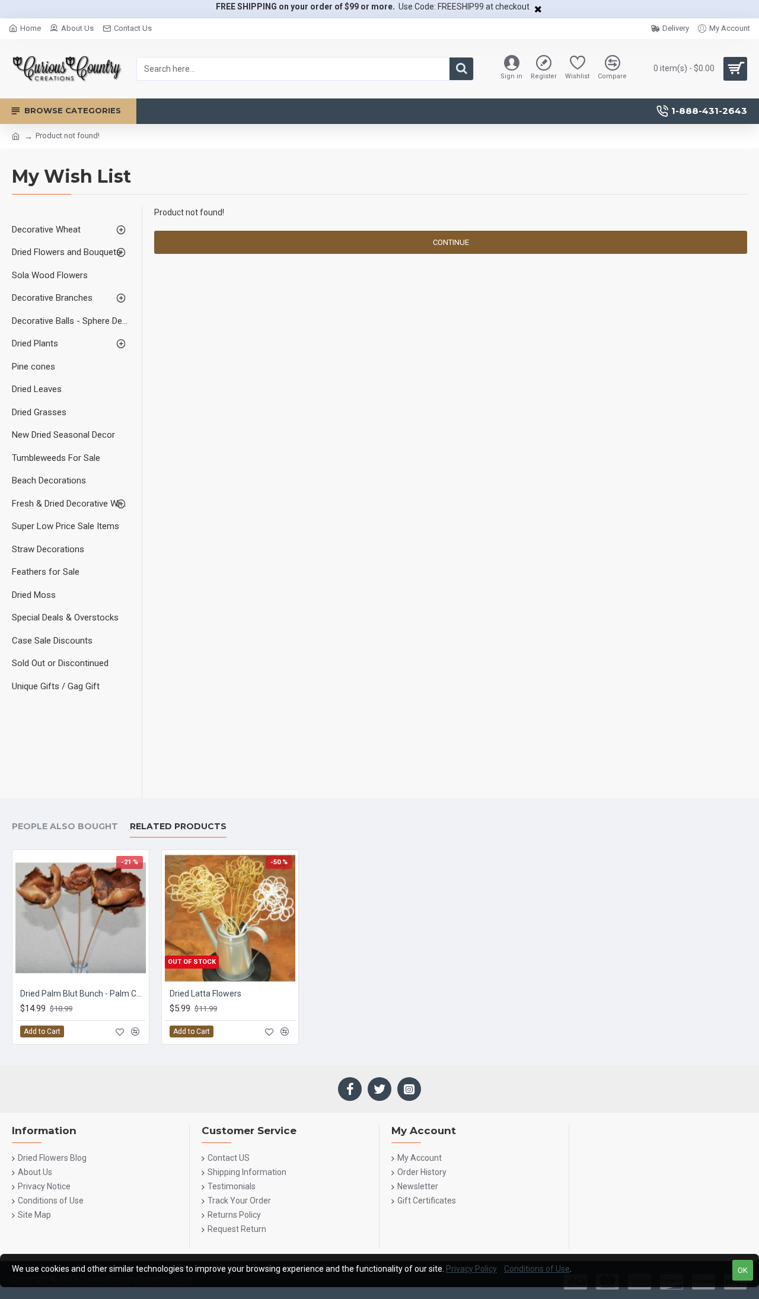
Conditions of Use (537, 1268)
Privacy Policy (471, 1268)
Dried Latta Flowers (205, 993)
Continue (451, 242)
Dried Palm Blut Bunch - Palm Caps (83, 993)
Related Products (178, 827)
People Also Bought (65, 827)
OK (743, 1270)
